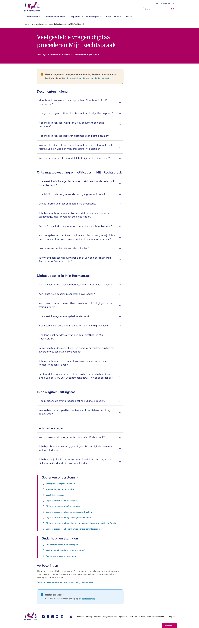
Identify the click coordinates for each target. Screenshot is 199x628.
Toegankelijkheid (110, 616)
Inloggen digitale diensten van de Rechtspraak (87, 78)
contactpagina (88, 598)
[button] (169, 625)
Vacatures (133, 616)
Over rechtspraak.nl (155, 616)
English (172, 616)
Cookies (97, 616)
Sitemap (80, 616)
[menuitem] (33, 16)
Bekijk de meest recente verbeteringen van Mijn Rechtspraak (65, 582)
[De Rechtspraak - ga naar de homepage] (32, 7)
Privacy (89, 616)
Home (26, 24)
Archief (142, 616)
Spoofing (123, 616)
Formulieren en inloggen (165, 3)
